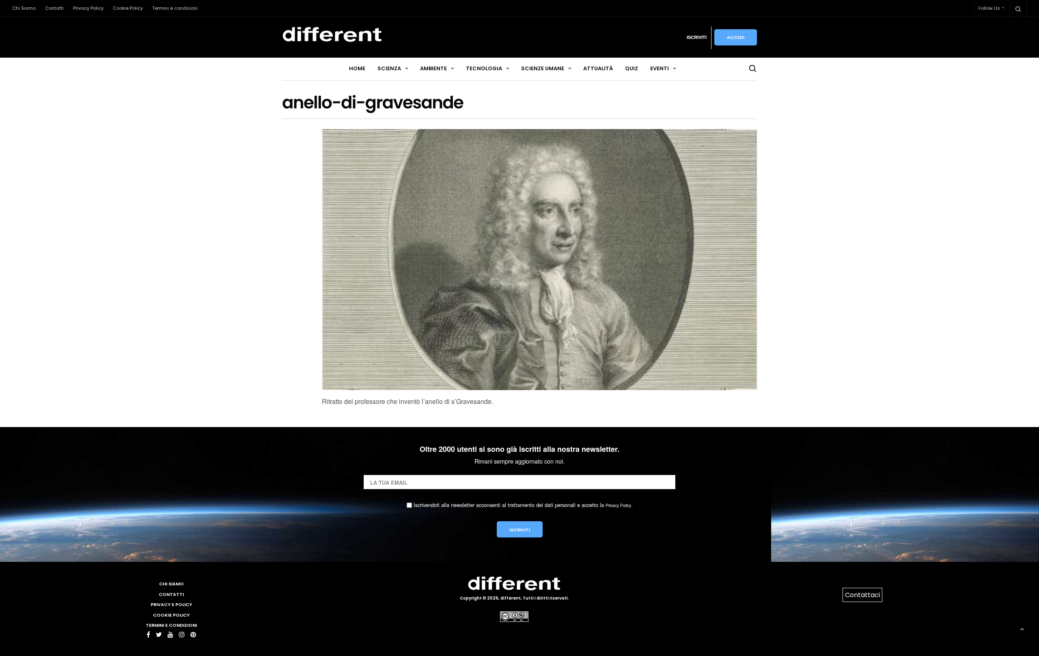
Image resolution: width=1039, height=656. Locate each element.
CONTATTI (171, 594)
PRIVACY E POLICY (171, 604)
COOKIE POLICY (171, 615)
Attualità (598, 68)
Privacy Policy (88, 8)
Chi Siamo (24, 8)
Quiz (631, 68)
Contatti (54, 8)
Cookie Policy (128, 8)
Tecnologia (484, 68)
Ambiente (433, 68)
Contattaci (862, 595)
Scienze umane (542, 68)
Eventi (659, 68)
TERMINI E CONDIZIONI (171, 625)
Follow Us (989, 8)
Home (357, 68)
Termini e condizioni (175, 8)
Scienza (389, 68)
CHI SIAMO (171, 583)
